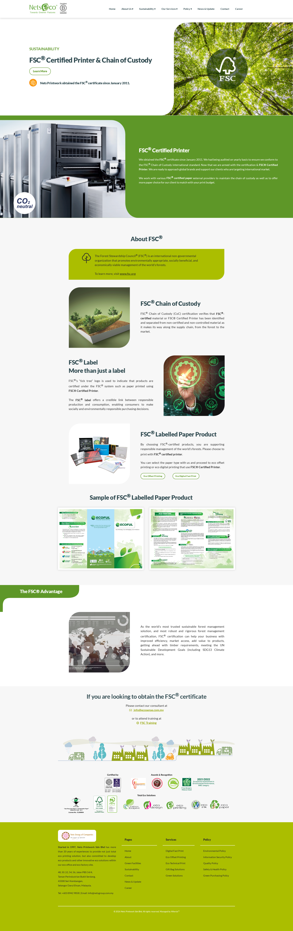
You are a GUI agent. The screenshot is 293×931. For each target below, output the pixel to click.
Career (239, 8)
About (128, 857)
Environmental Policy (214, 850)
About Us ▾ (127, 8)
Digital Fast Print (175, 850)
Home (112, 8)
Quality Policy (210, 863)
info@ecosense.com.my (148, 710)
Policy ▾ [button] (187, 8)
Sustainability (132, 869)
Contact (225, 8)
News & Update (206, 8)
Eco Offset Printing (153, 476)
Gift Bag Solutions (175, 869)
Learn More (40, 71)
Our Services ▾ (169, 8)
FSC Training (148, 723)
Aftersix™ (175, 911)
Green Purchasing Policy (216, 875)
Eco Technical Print (175, 863)
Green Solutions (174, 875)
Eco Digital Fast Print (185, 476)
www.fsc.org (128, 273)
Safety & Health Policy (214, 869)
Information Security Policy (217, 857)
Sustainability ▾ (147, 8)
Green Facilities (133, 863)
